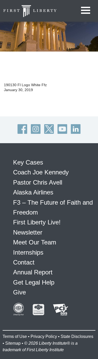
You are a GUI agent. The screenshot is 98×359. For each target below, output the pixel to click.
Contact (23, 262)
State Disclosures (77, 336)
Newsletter (27, 232)
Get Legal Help (33, 282)
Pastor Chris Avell (37, 182)
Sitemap (13, 343)
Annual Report (33, 272)
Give (19, 292)
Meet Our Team (34, 242)
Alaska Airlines (33, 192)
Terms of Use (15, 336)
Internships (28, 252)
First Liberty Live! (37, 222)
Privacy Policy (44, 336)
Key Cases (28, 162)
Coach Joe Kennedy (41, 172)
